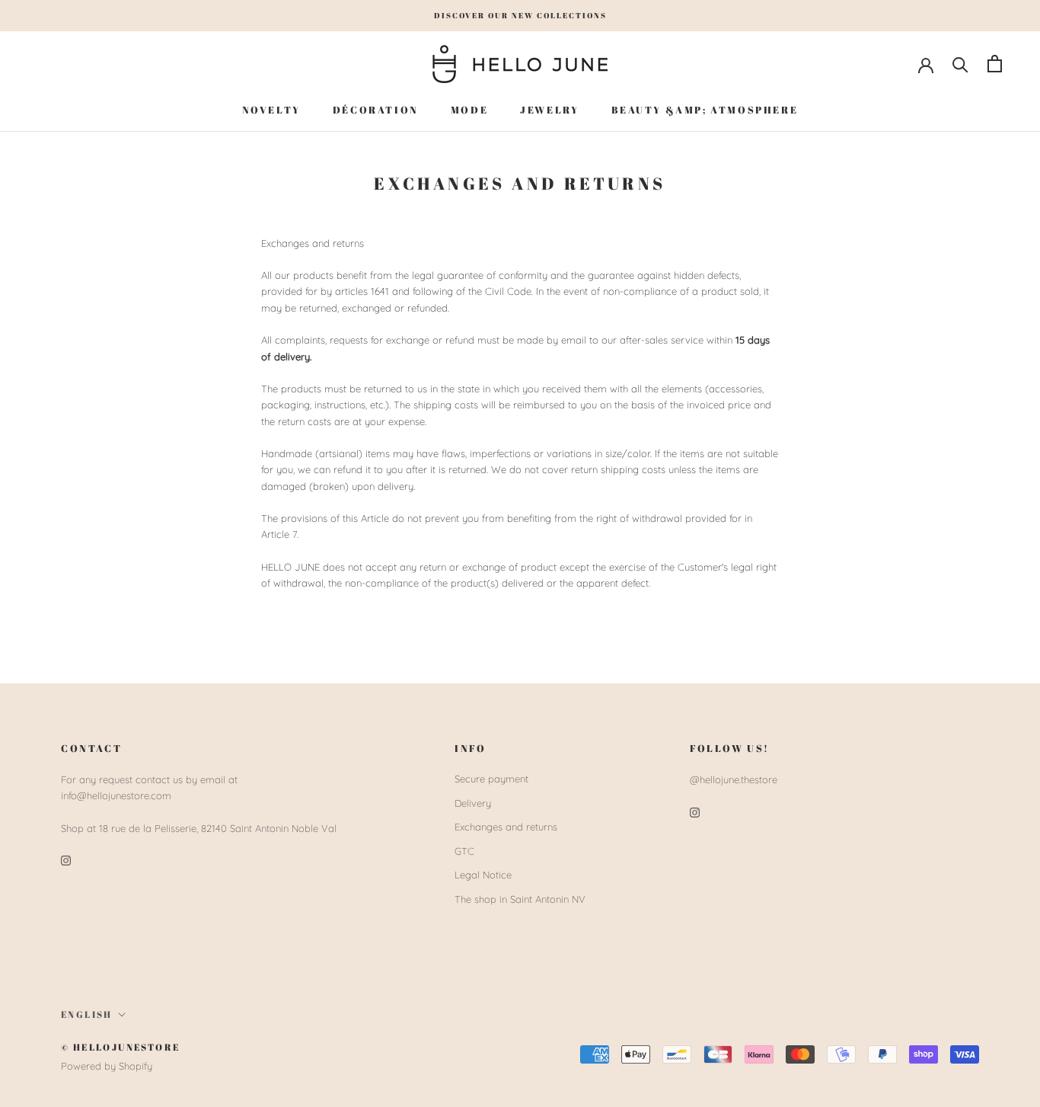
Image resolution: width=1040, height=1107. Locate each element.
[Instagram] (66, 860)
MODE (469, 109)
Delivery (473, 803)
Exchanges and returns (506, 827)
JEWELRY (549, 109)
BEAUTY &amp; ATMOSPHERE (705, 109)
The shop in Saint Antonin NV (520, 899)
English (87, 1014)
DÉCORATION (376, 109)
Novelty (271, 109)
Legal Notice (483, 875)
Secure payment (491, 779)
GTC (464, 851)
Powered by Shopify (106, 1066)
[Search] (960, 64)
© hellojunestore (120, 1047)
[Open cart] (994, 63)
